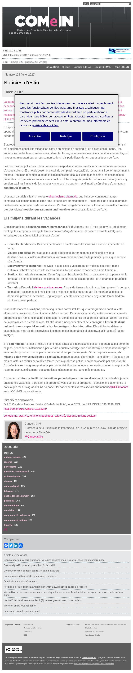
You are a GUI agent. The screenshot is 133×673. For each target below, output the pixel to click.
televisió (8, 491)
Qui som (66, 67)
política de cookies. (45, 125)
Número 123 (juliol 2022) (23, 61)
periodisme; (11, 415)
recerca (8, 462)
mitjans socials (12, 457)
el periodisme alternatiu (62, 196)
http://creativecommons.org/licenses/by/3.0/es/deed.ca (94, 664)
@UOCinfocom (118, 387)
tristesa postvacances (47, 287)
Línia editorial (52, 67)
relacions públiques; (42, 415)
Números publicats (82, 67)
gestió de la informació (16, 471)
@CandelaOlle (34, 436)
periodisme (10, 466)
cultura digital (11, 486)
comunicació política (15, 520)
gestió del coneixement (16, 496)
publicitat (9, 500)
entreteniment (11, 505)
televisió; (60, 415)
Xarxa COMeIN (122, 67)
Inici (4, 61)
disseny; (71, 415)
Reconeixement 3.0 (89, 658)
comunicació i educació (17, 515)
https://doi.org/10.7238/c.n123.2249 (25, 408)
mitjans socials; (87, 415)
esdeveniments (12, 476)
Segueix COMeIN (103, 67)
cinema (8, 481)
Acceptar (34, 136)
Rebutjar (66, 136)
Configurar (97, 136)
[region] (66, 120)
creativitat (9, 510)
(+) (5, 529)
